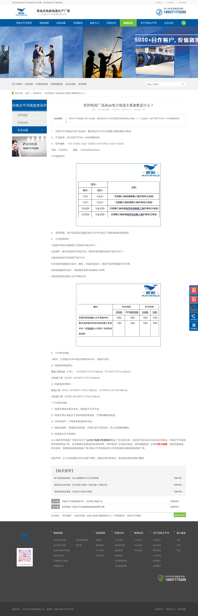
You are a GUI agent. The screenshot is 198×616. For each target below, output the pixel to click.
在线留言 (157, 565)
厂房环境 (157, 555)
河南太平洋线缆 (134, 515)
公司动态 (138, 539)
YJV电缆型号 (119, 515)
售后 (179, 550)
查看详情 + (175, 501)
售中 (179, 545)
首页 (27, 93)
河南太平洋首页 (24, 22)
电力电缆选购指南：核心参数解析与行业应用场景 (76, 477)
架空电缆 (82, 83)
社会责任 (157, 545)
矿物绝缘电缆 (42, 83)
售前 (179, 539)
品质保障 (61, 22)
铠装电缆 (29, 83)
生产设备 (100, 550)
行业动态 (23, 122)
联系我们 (170, 2)
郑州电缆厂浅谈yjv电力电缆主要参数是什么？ (65, 93)
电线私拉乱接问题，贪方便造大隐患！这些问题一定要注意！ (81, 484)
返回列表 (180, 515)
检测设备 (100, 545)
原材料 (99, 539)
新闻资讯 (37, 93)
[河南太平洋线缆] (25, 541)
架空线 (79, 545)
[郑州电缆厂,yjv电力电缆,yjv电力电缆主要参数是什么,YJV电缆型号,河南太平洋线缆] (21, 15)
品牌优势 (119, 555)
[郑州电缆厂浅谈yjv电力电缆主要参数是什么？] (118, 226)
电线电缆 (44, 22)
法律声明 (159, 609)
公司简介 (157, 539)
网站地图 (182, 2)
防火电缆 (162, 444)
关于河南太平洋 (148, 22)
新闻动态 (128, 22)
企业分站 (169, 22)
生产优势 (119, 539)
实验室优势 (120, 545)
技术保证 (100, 555)
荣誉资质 (157, 550)
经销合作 (159, 2)
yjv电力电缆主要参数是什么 (99, 515)
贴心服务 (181, 532)
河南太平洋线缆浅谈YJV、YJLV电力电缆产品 (82, 501)
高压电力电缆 (59, 539)
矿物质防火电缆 (60, 560)
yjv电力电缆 (79, 515)
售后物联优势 (121, 560)
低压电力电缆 (59, 545)
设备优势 (119, 550)
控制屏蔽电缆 (57, 83)
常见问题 (23, 130)
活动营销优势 (121, 565)
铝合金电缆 (71, 83)
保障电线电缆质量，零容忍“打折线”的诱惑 (73, 491)
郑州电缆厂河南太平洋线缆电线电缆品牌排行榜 (83, 506)
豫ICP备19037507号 (64, 609)
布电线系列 (58, 565)
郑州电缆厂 (67, 515)
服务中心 (94, 22)
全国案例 (77, 22)
